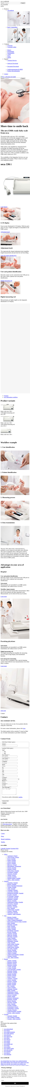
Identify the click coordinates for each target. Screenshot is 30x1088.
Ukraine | (12, 1010)
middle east (8, 1044)
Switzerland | (12, 1007)
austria (7, 1041)
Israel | (11, 926)
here (24, 728)
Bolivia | (11, 884)
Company (4, 761)
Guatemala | (12, 897)
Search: (3, 3)
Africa (5, 854)
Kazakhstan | (13, 930)
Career (9, 54)
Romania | (12, 999)
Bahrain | (11, 917)
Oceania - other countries (13, 1019)
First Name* (6, 755)
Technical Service (12, 60)
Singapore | (12, 945)
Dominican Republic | (15, 893)
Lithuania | (12, 989)
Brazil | (14, 885)
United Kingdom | (14, 1011)
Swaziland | (12, 872)
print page (3, 710)
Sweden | (11, 1005)
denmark (7, 1054)
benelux (7, 1051)
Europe (6, 959)
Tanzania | (12, 873)
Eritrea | (11, 860)
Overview (10, 45)
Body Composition (12, 27)
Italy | (11, 986)
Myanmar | (12, 936)
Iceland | (11, 983)
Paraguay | (12, 906)
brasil (6, 1045)
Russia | (11, 1001)
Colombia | (12, 890)
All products (10, 10)
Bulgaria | (12, 965)
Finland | (11, 975)
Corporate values (11, 47)
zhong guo (8, 1036)
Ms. (5, 751)
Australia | (12, 1016)
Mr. (5, 753)
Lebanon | (12, 933)
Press (2, 836)
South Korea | (13, 947)
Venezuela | (12, 912)
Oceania (6, 1014)
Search (23, 3)
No (3, 768)
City (3, 774)
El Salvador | (13, 896)
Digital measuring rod (6, 280)
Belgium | (12, 962)
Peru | (11, 908)
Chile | (11, 888)
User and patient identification (8, 255)
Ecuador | (12, 894)
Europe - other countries (13, 1013)
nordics (7, 1047)
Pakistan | (12, 939)
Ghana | (11, 862)
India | (11, 923)
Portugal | (12, 998)
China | (14, 920)
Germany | (12, 978)
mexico (7, 1039)
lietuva (7, 1053)
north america (9, 1033)
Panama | (12, 905)
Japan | (11, 927)
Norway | (12, 995)
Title (3, 750)
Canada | (11, 887)
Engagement (10, 51)
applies (20, 797)
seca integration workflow (11, 397)
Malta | (11, 990)
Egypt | (11, 859)
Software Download (12, 63)
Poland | (11, 996)
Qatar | (11, 942)
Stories (9, 57)
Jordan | (11, 929)
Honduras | (12, 899)
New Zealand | (13, 1017)
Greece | (11, 980)
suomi (15, 1065)
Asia (5, 915)
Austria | (11, 960)
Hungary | (12, 981)
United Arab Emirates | (15, 954)
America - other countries (14, 914)
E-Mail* (4, 784)
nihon (7, 1038)
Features (6, 395)
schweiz (7, 1035)
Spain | (11, 1004)
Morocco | (12, 865)
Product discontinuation (13, 71)
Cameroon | (12, 856)
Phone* (4, 780)
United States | (13, 909)
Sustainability (10, 53)
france (7, 1030)
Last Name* (5, 758)
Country (4, 777)
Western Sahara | (13, 878)
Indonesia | (12, 924)
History (9, 50)
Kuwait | (11, 932)
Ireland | (11, 984)
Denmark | (12, 971)
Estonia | (11, 974)
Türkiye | (11, 953)
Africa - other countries (13, 879)
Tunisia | (11, 875)
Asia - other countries (13, 957)
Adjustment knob (5, 232)
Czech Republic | (14, 969)
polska (7, 1042)
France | (11, 977)
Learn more (4, 596)
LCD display (4, 207)
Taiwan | (11, 950)
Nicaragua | (12, 903)
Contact (6, 74)
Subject (4, 744)
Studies (3, 842)
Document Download (13, 66)
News (8, 56)
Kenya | (11, 863)
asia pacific (8, 1050)
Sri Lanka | (12, 948)
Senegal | (11, 869)
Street (3, 764)
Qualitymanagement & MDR (15, 69)
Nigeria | (11, 868)
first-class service (7, 824)
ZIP (3, 771)
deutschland (8, 1029)
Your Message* (6, 787)
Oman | (11, 938)
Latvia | (11, 987)
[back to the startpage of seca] (8, 76)
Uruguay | (12, 911)
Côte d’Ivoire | (13, 857)
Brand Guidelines (6, 839)
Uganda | (11, 876)
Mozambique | (14, 866)
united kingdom (9, 1032)
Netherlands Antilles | (15, 902)
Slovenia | (12, 1002)
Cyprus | (11, 968)
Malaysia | (12, 935)
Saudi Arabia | (13, 944)
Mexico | (11, 900)
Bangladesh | (12, 918)
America (6, 881)
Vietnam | (12, 956)
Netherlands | (12, 992)
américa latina (9, 1048)
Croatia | (11, 966)
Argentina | (12, 882)
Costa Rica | (12, 891)
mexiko (7, 1064)
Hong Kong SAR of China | (16, 921)
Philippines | (12, 941)
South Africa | (13, 870)
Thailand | (12, 951)
